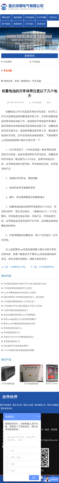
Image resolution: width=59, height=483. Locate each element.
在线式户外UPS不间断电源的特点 (19, 337)
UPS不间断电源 (41, 18)
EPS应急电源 (29, 18)
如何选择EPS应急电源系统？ (17, 346)
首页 (17, 81)
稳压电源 (18, 17)
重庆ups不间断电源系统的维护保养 (19, 323)
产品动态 (36, 61)
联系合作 (41, 24)
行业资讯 (8, 61)
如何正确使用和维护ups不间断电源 (19, 315)
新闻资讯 (18, 24)
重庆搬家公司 (40, 405)
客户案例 (6, 24)
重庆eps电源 (28, 405)
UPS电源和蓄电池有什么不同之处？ (20, 301)
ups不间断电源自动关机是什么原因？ (20, 292)
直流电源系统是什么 (13, 328)
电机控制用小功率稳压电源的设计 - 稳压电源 (24, 297)
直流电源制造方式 (12, 332)
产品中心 (53, 17)
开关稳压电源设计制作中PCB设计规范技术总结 (25, 284)
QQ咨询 (41, 481)
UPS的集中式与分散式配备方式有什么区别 (24, 306)
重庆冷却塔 (17, 405)
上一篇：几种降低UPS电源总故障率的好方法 (23, 267)
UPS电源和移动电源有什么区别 (18, 288)
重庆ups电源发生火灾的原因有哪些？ (20, 319)
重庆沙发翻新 (53, 405)
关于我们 (29, 24)
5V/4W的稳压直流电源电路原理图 (19, 350)
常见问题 (8, 70)
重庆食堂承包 (6, 408)
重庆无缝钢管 (5, 405)
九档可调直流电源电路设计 (16, 310)
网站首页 (6, 17)
